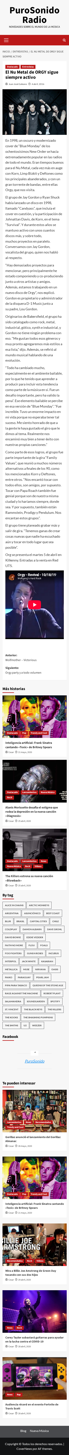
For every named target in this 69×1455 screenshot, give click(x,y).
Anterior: (21, 657)
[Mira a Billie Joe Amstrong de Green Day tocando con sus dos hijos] (34, 1244)
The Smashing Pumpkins (38, 1017)
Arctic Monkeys (39, 905)
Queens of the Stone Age (48, 985)
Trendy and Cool (39, 733)
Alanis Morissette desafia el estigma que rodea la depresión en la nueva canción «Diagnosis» (31, 811)
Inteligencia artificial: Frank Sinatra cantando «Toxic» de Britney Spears (28, 745)
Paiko (8, 977)
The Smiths (11, 1025)
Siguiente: (23, 670)
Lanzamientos (29, 792)
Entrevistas (28, 66)
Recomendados (43, 1122)
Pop (24, 733)
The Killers (54, 1009)
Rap (19, 1394)
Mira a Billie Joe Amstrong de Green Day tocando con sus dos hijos (30, 1273)
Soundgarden (36, 1001)
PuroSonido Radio (34, 15)
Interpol (10, 961)
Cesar (11, 752)
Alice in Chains (14, 905)
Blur (8, 921)
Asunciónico (32, 913)
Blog (23, 1430)
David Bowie (13, 937)
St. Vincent (11, 1009)
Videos (38, 866)
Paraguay (24, 977)
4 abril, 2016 (38, 84)
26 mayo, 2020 (25, 1146)
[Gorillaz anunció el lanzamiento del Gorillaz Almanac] (34, 1111)
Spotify (55, 1001)
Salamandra (13, 1001)
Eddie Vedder (34, 937)
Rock (9, 797)
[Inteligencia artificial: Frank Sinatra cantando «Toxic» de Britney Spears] (34, 716)
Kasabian (47, 961)
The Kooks (11, 1017)
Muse (26, 969)
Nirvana (40, 969)
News (43, 861)
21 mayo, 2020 (25, 752)
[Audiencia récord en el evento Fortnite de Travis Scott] (34, 1378)
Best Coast (53, 913)
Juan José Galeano (18, 84)
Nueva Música (47, 792)
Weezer (37, 1025)
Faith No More (14, 945)
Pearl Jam (42, 977)
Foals (44, 945)
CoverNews (24, 1448)
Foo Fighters (13, 953)
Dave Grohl (54, 929)
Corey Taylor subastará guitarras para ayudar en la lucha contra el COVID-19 (34, 1340)
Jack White (29, 961)
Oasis (54, 969)
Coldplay (11, 929)
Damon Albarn (32, 929)
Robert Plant (52, 993)
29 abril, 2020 (24, 1279)
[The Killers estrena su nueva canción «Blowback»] (34, 850)
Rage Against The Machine (21, 993)
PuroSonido (34, 1061)
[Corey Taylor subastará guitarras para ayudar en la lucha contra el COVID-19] (34, 1311)
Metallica (11, 969)
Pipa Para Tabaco (16, 985)
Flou (32, 945)
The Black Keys (33, 1009)
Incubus (53, 953)
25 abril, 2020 (24, 821)
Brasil (20, 921)
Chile (55, 921)
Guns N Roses (35, 953)
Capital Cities (38, 921)
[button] (6, 39)
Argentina (12, 913)
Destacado (12, 66)
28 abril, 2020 (24, 1346)
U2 (25, 1025)
